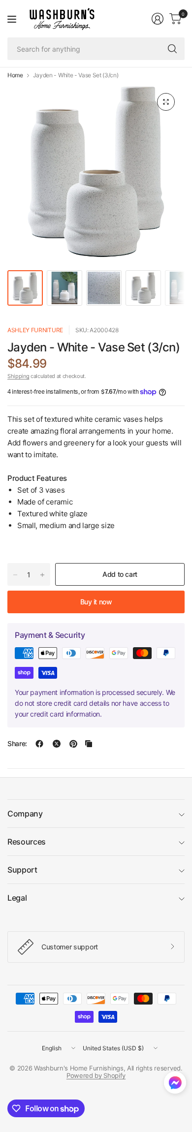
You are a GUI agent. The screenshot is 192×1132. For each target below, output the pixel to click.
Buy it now (96, 601)
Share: (17, 743)
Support (22, 870)
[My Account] (157, 19)
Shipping (18, 376)
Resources (26, 842)
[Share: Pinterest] (73, 743)
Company (25, 813)
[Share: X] (56, 743)
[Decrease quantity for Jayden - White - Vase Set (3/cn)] (15, 575)
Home (15, 75)
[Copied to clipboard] (88, 743)
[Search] (172, 48)
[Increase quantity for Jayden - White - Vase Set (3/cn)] (42, 575)
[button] (175, 1084)
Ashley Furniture (35, 330)
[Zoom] (166, 102)
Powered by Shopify (96, 1075)
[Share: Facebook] (39, 743)
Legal (17, 898)
